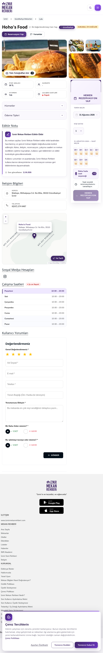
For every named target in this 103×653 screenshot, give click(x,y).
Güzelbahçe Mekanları (23, 19)
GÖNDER (55, 455)
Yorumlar (37, 34)
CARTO (63, 263)
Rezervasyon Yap (16, 34)
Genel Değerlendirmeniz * (17, 349)
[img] (34, 238)
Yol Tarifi (59, 258)
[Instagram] (5, 276)
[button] (34, 106)
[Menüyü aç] (98, 8)
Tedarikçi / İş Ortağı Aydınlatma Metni (17, 607)
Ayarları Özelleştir (39, 645)
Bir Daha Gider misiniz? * (16, 426)
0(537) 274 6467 (19, 206)
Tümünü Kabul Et (86, 645)
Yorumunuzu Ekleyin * (15, 403)
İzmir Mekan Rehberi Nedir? (13, 595)
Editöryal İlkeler (7, 569)
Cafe (41, 19)
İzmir (6, 19)
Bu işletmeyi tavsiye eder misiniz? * (21, 440)
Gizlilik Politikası (7, 584)
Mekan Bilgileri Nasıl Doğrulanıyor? (16, 580)
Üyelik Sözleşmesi (8, 588)
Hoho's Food (14, 26)
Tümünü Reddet (62, 645)
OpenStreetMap (54, 263)
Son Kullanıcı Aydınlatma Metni (14, 599)
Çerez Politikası (7, 591)
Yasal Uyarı (6, 576)
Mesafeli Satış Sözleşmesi (12, 610)
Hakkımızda (6, 573)
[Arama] (90, 8)
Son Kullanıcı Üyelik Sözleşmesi (14, 603)
